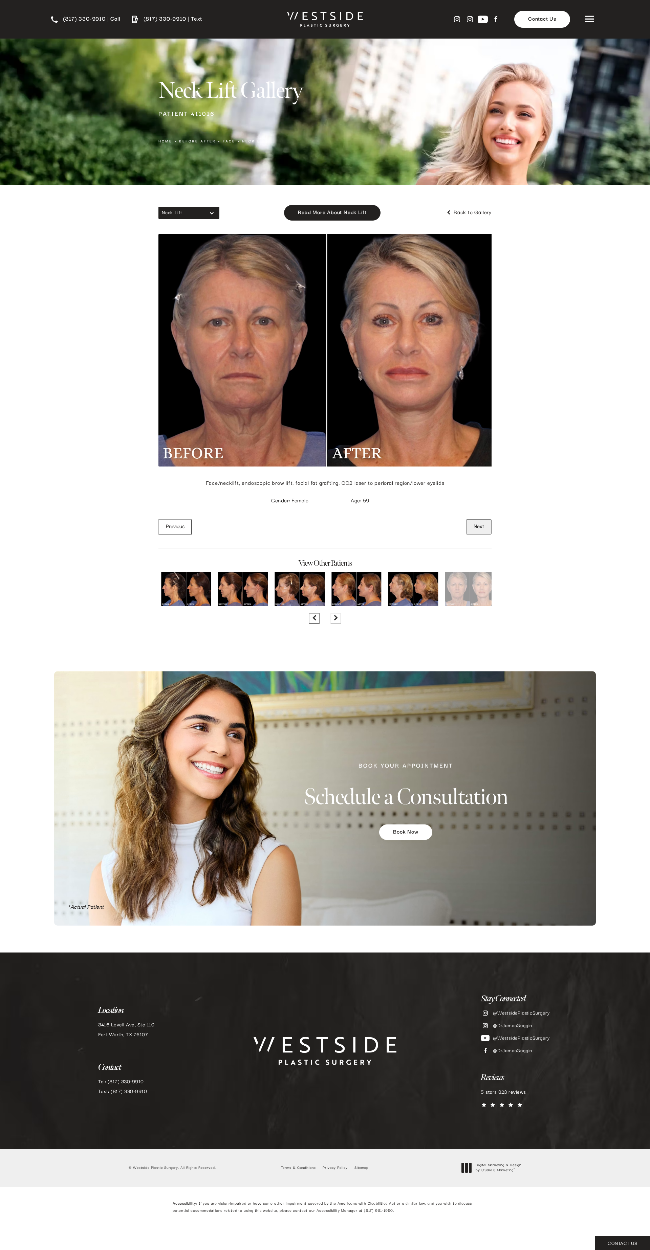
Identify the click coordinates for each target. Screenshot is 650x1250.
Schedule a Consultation (406, 787)
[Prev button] (314, 618)
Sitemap (361, 1168)
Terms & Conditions (298, 1168)
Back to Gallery (472, 213)
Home (165, 141)
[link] (85, 19)
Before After (197, 141)
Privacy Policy (335, 1168)
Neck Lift (255, 141)
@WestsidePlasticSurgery (521, 1013)
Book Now (405, 832)
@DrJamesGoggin (512, 1025)
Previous (175, 527)
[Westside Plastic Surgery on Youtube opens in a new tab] (483, 19)
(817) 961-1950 (378, 1210)
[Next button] (335, 618)
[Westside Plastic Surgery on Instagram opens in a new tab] (457, 19)
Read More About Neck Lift (332, 213)
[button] (589, 19)
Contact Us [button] (622, 1243)
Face (229, 141)
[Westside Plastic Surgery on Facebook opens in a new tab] (496, 19)
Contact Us (542, 19)
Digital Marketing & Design (498, 1168)
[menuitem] (457, 19)
